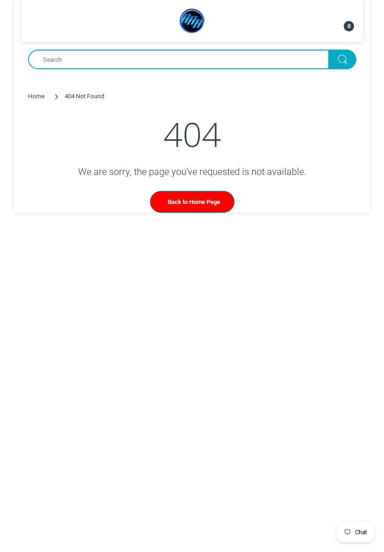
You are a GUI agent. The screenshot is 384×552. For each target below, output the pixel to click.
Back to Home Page (194, 201)
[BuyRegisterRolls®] (192, 20)
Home (36, 96)
